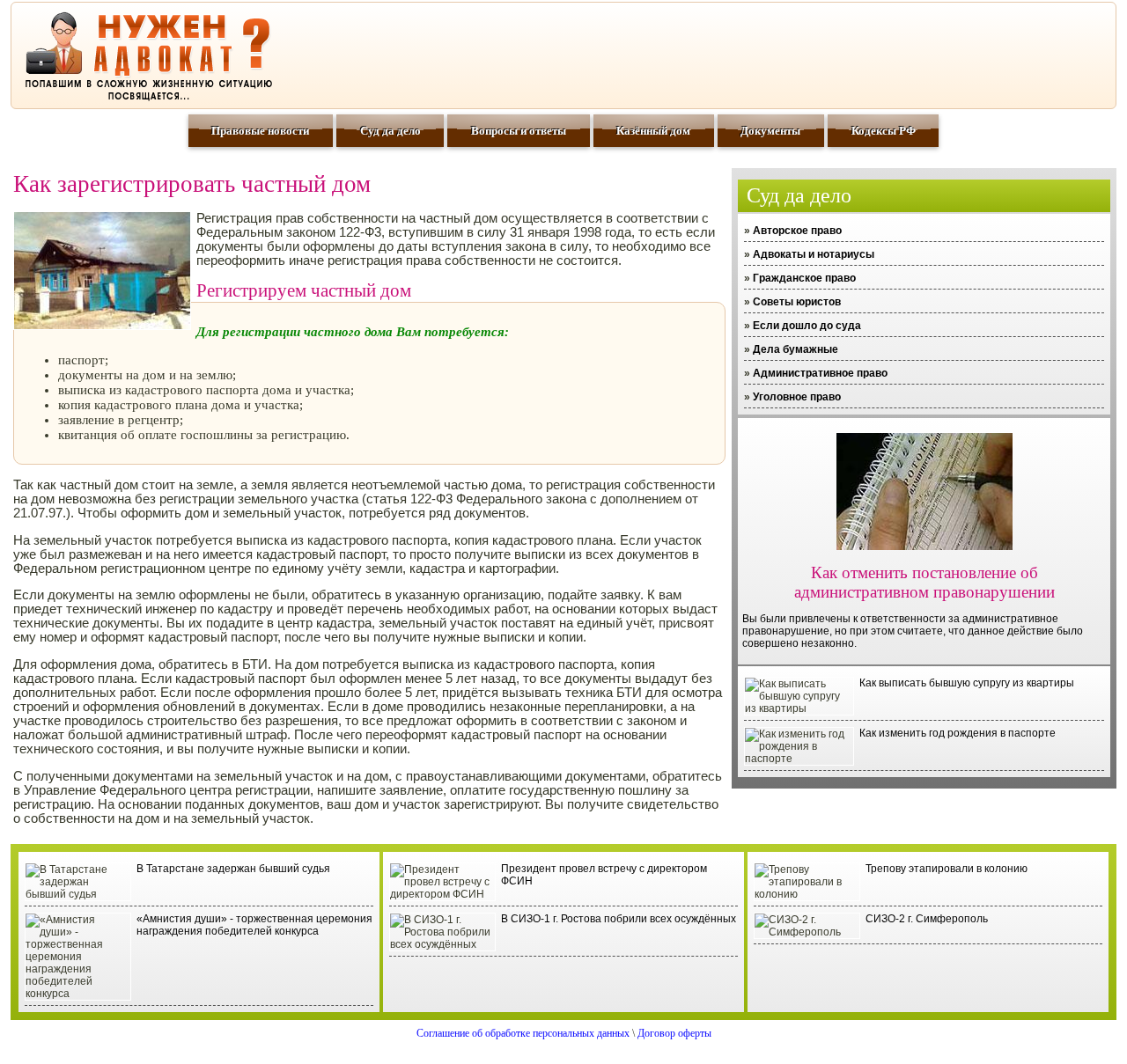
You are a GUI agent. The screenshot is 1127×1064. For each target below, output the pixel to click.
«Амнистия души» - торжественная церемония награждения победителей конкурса (254, 925)
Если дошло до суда (807, 325)
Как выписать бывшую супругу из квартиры (966, 683)
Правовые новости (260, 130)
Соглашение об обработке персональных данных (523, 1033)
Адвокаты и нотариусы (813, 254)
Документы (770, 130)
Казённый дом (653, 130)
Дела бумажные (795, 349)
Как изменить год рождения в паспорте (957, 733)
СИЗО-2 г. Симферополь (927, 919)
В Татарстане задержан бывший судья (233, 868)
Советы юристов (797, 302)
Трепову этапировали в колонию (947, 868)
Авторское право (797, 230)
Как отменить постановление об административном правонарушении (924, 582)
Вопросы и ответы (518, 130)
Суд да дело (390, 130)
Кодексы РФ (883, 130)
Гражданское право (804, 278)
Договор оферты (674, 1033)
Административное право (820, 373)
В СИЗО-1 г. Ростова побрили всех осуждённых (618, 919)
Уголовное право (797, 397)
